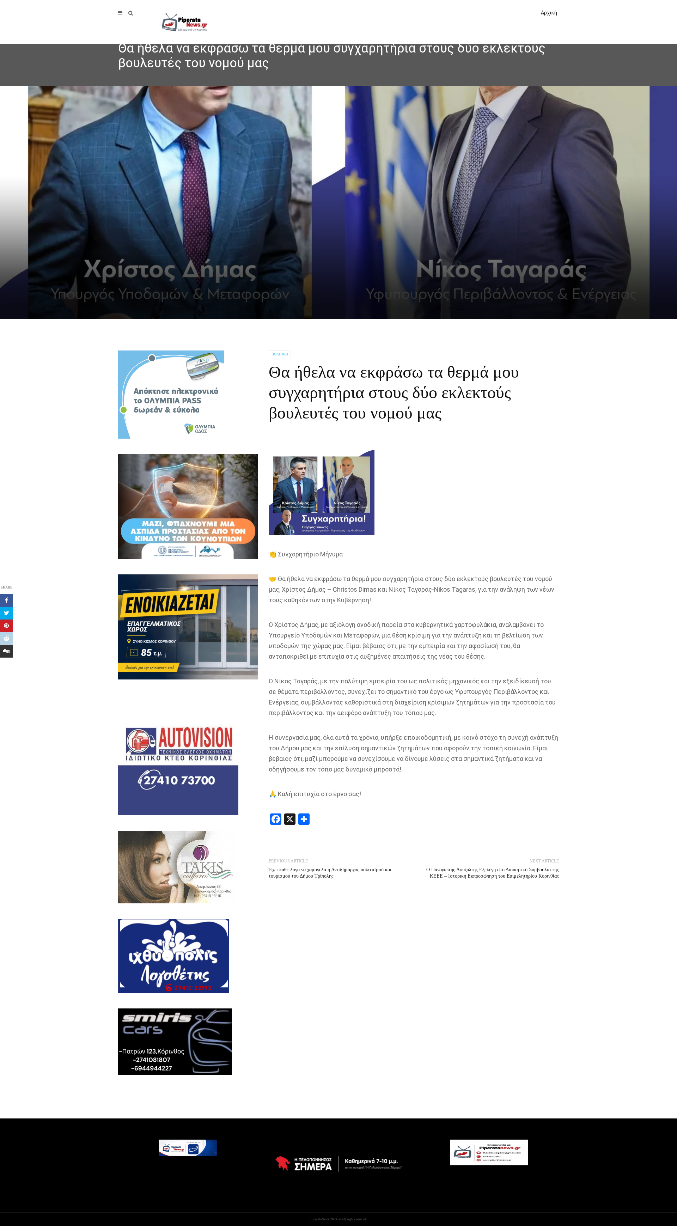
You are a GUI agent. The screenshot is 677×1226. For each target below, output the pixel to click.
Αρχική (549, 13)
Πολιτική (280, 354)
